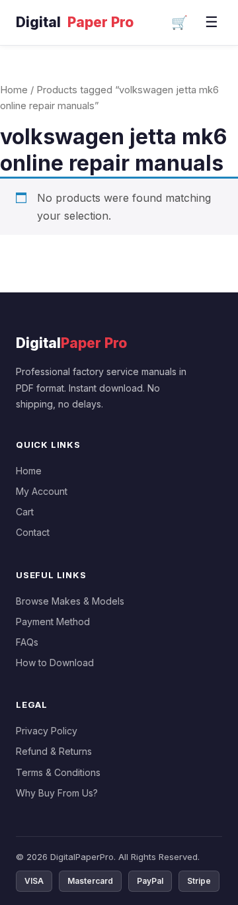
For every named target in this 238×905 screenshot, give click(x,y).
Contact (33, 532)
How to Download (55, 662)
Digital (75, 22)
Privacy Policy (46, 730)
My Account (41, 491)
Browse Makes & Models (70, 601)
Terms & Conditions (58, 772)
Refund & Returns (54, 751)
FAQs (27, 642)
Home (14, 90)
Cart (25, 511)
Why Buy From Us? (57, 792)
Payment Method (53, 621)
